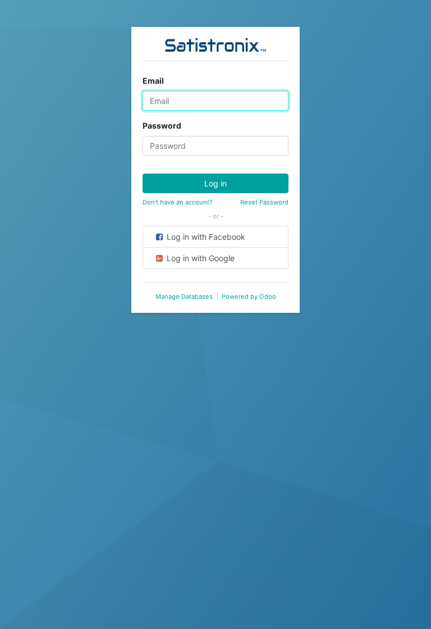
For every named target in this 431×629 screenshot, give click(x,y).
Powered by (249, 296)
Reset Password (264, 202)
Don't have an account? (178, 202)
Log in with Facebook (204, 236)
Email (153, 80)
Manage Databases (184, 296)
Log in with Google (199, 258)
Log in (215, 183)
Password (162, 125)
